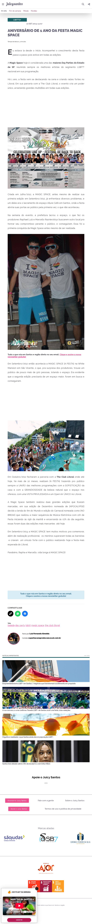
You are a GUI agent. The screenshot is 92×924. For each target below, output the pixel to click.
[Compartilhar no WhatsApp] (18, 614)
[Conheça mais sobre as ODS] (46, 886)
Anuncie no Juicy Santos (17, 801)
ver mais (87, 655)
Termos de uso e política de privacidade (63, 809)
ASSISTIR (19, 920)
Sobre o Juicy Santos (74, 800)
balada (11, 625)
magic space (37, 625)
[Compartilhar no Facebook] (25, 614)
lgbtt (28, 625)
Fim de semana (15, 11)
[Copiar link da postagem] (10, 614)
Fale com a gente (46, 800)
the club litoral (52, 625)
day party (20, 625)
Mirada (26, 11)
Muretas (34, 11)
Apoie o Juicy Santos (19, 809)
